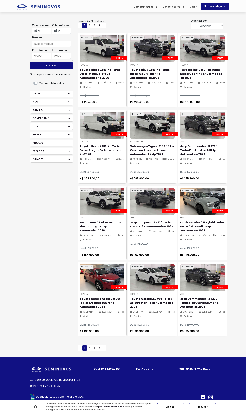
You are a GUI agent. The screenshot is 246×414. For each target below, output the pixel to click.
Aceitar (170, 406)
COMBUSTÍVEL (41, 118)
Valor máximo (61, 25)
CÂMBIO (38, 110)
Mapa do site (144, 369)
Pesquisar (51, 65)
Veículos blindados (51, 83)
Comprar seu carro (145, 6)
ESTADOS (38, 151)
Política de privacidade (194, 369)
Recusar (202, 406)
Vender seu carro (173, 6)
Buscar (37, 37)
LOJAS (36, 93)
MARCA (37, 134)
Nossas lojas (215, 6)
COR (35, 126)
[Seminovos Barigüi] (38, 7)
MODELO (38, 143)
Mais (192, 6)
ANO (35, 102)
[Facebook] (204, 397)
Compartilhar (88, 38)
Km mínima (39, 50)
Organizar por (199, 20)
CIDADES (38, 159)
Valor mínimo (40, 25)
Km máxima (59, 50)
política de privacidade (111, 406)
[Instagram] (212, 397)
